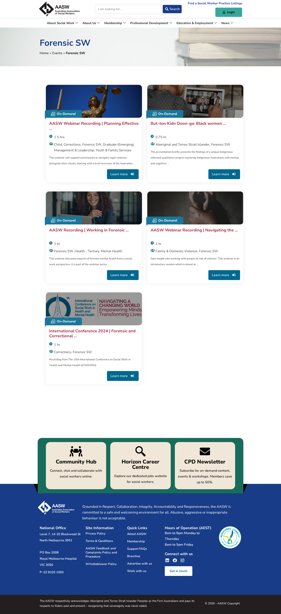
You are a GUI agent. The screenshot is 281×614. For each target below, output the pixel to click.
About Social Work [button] (60, 23)
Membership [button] (113, 23)
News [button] (225, 23)
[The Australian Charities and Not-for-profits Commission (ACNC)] (230, 537)
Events (57, 53)
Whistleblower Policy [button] (101, 564)
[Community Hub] (76, 465)
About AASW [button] (136, 534)
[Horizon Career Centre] (140, 465)
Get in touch (178, 571)
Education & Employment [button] (194, 23)
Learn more (119, 174)
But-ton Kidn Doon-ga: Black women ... (188, 123)
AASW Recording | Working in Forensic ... (89, 230)
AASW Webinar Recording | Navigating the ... (194, 230)
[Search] (172, 9)
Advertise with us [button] (139, 563)
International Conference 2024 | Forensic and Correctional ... (92, 334)
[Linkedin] (167, 560)
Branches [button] (133, 556)
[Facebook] (174, 560)
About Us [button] (89, 23)
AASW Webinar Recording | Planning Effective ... (94, 126)
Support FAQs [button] (137, 549)
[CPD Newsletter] (205, 465)
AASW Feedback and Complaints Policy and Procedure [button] (101, 552)
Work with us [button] (136, 571)
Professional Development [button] (149, 23)
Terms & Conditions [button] (99, 541)
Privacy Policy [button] (96, 533)
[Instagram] (182, 560)
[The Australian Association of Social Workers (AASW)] (59, 9)
